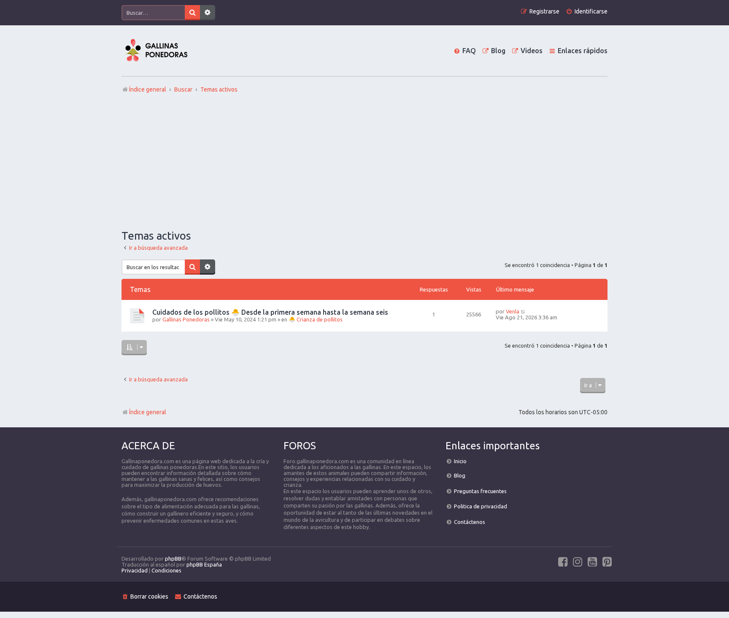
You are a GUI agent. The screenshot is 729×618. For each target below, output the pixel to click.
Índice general (147, 412)
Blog (459, 475)
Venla (512, 311)
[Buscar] (192, 12)
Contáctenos (469, 522)
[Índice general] (156, 50)
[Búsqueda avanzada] (207, 12)
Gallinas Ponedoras (186, 319)
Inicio (460, 461)
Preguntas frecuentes (480, 491)
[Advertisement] (364, 162)
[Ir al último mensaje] (523, 311)
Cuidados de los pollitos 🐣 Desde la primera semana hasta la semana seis (270, 312)
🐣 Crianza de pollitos (316, 319)
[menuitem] (587, 11)
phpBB (173, 558)
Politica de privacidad (480, 506)
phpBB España (204, 564)
